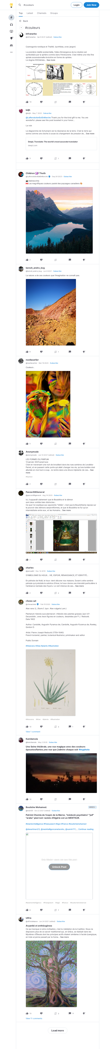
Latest (30, 13)
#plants (44, 646)
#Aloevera (30, 646)
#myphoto (84, 749)
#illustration (53, 646)
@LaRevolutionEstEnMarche (38, 117)
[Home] (11, 5)
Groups (54, 13)
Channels (41, 13)
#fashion (29, 477)
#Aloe (38, 646)
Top (21, 13)
